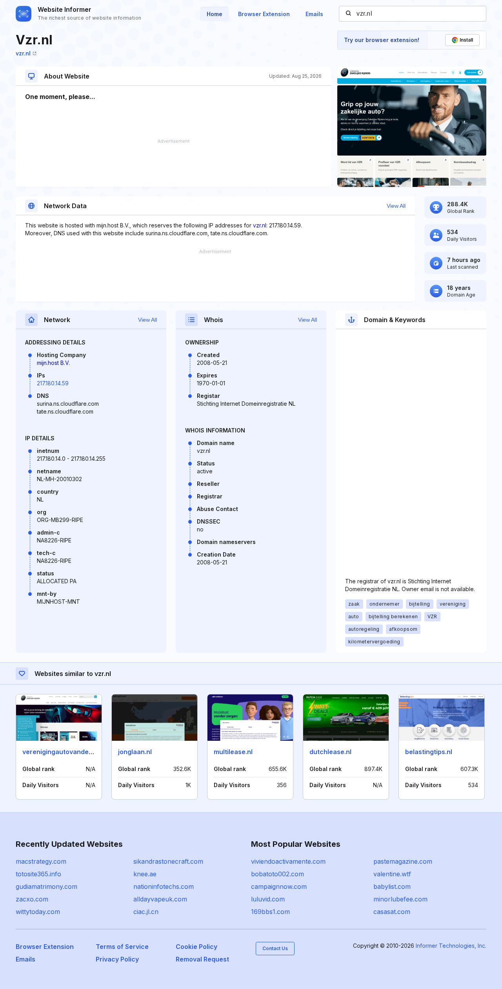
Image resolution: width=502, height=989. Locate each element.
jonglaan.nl (135, 752)
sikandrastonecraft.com (168, 861)
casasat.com (391, 912)
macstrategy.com (41, 861)
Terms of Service (122, 947)
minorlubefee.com (400, 899)
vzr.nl (23, 53)
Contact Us (275, 948)
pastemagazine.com (402, 861)
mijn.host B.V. (53, 362)
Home (214, 14)
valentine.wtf (392, 874)
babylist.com (392, 886)
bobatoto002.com (277, 874)
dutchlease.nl (330, 752)
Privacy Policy (117, 959)
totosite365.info (38, 874)
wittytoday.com (38, 912)
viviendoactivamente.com (288, 861)
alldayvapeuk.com (160, 899)
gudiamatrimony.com (46, 886)
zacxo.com (32, 899)
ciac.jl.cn (145, 912)
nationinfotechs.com (163, 886)
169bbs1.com (270, 912)
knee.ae (144, 874)
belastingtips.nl (428, 752)
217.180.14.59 (53, 383)
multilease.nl (233, 752)
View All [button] (396, 206)
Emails (314, 14)
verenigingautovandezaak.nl (66, 752)
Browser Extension (264, 14)
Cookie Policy (196, 947)
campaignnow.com (279, 886)
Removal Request (202, 959)
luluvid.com (268, 899)
